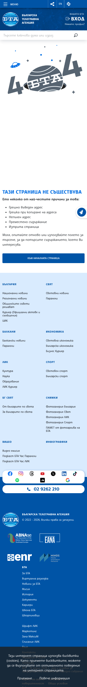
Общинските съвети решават (16, 305)
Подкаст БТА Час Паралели (19, 456)
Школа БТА (28, 610)
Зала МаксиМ (30, 636)
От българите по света (18, 406)
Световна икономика (59, 340)
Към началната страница (43, 258)
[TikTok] (76, 473)
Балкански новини (13, 340)
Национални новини (15, 293)
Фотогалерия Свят (58, 412)
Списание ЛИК (30, 641)
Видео (7, 442)
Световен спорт (57, 371)
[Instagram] (22, 473)
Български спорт (57, 376)
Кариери (27, 605)
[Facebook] (11, 473)
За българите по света (17, 412)
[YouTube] (43, 473)
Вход (78, 19)
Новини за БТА (31, 584)
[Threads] (33, 473)
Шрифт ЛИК (30, 626)
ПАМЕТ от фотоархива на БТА (63, 429)
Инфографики (56, 442)
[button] (52, 4)
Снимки (52, 397)
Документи (29, 599)
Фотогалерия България (61, 406)
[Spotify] (18, 480)
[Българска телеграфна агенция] (10, 520)
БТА (24, 567)
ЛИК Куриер (9, 386)
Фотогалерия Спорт (59, 422)
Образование (10, 381)
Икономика (55, 331)
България (9, 284)
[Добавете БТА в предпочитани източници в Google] (69, 480)
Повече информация (54, 678)
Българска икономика (59, 346)
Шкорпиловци (31, 615)
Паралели (52, 298)
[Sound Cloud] (43, 480)
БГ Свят (7, 397)
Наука (6, 376)
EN (60, 3)
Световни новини (57, 293)
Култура (7, 371)
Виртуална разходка (35, 578)
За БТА (26, 573)
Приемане (24, 678)
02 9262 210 (46, 489)
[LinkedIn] (65, 473)
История (27, 594)
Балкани (9, 331)
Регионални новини (14, 298)
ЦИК (5, 320)
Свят (49, 284)
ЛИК (5, 362)
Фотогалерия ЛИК (57, 417)
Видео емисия (11, 450)
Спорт (50, 362)
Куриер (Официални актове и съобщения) (21, 314)
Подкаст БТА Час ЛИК (16, 461)
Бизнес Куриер (55, 351)
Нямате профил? (75, 24)
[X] (54, 473)
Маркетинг (29, 631)
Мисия (26, 589)
